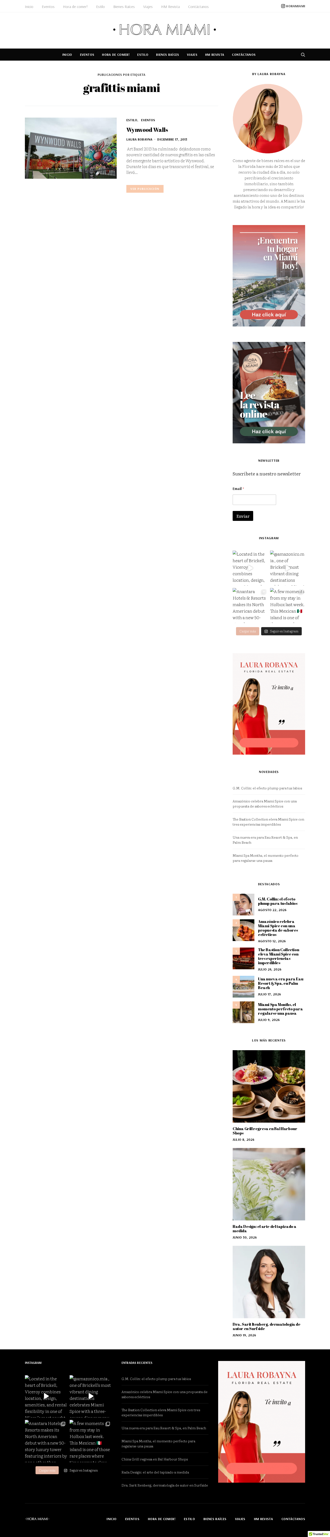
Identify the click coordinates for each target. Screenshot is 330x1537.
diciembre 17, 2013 (172, 139)
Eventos (48, 6)
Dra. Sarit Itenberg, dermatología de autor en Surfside (267, 1326)
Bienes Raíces (124, 6)
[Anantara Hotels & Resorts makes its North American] (250, 605)
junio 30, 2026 (245, 1237)
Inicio (29, 6)
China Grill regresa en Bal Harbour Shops (265, 1131)
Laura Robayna (139, 139)
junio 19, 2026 (244, 1335)
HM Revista (170, 6)
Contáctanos (198, 6)
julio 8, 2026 (243, 1139)
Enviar (243, 516)
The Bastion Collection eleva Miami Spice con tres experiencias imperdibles (268, 822)
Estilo (100, 6)
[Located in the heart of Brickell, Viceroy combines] (250, 568)
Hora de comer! (75, 6)
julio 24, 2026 (269, 969)
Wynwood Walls (147, 130)
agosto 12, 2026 (272, 941)
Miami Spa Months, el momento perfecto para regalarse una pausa (265, 858)
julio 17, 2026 (269, 994)
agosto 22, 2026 (272, 910)
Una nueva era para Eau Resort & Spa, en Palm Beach (280, 983)
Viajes (148, 6)
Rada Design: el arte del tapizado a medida (264, 1228)
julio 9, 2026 (269, 1020)
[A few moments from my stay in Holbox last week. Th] (287, 605)
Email (238, 488)
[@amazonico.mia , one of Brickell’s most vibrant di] (287, 568)
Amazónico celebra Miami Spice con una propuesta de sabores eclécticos (265, 803)
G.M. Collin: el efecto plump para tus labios (267, 788)
